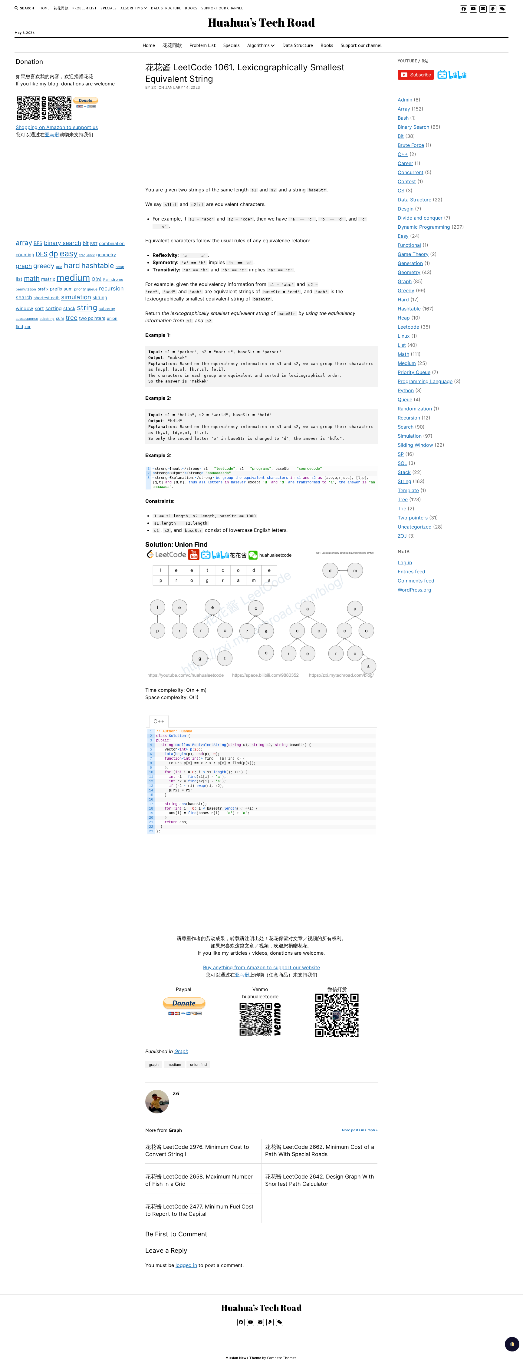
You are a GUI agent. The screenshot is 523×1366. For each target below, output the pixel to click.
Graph (181, 1051)
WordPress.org (414, 590)
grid (59, 267)
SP (401, 454)
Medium (407, 363)
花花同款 (61, 8)
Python (406, 390)
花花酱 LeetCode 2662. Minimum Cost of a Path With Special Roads (319, 1150)
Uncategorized (415, 527)
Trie (402, 509)
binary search (62, 243)
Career (405, 163)
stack (69, 308)
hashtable (97, 265)
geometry (106, 254)
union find (198, 1064)
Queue (405, 399)
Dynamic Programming (424, 227)
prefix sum (61, 289)
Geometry (409, 272)
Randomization (415, 409)
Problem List (84, 8)
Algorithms (131, 8)
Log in (405, 562)
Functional (409, 245)
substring (47, 319)
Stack (404, 472)
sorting (53, 308)
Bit (401, 136)
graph (24, 266)
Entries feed (411, 572)
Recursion (409, 418)
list (19, 279)
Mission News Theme (243, 1357)
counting (25, 254)
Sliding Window (415, 445)
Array (404, 109)
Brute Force (411, 145)
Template (408, 490)
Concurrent (410, 172)
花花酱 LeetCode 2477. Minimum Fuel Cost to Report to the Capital (199, 1210)
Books (191, 8)
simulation (76, 297)
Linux (404, 336)
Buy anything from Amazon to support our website (261, 967)
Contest (407, 181)
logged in (186, 1265)
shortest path (47, 297)
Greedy (406, 290)
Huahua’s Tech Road (261, 22)
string (87, 307)
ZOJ (402, 536)
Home (44, 8)
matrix (48, 279)
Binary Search (413, 127)
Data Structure (166, 8)
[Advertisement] (70, 187)
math (32, 278)
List (402, 345)
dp (53, 253)
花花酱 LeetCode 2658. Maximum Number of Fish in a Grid (199, 1180)
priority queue (85, 289)
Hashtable (409, 309)
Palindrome (113, 279)
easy (69, 253)
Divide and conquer (420, 218)
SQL (402, 463)
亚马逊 (52, 134)
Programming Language (425, 381)
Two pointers (413, 518)
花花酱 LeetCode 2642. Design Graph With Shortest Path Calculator (319, 1180)
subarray (107, 308)
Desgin (405, 209)
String (404, 481)
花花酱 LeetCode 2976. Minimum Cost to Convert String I (197, 1150)
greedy (43, 266)
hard (72, 265)
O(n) (97, 279)
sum (60, 318)
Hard (403, 300)
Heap (404, 318)
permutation (26, 289)
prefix (43, 289)
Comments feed (416, 581)
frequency (87, 255)
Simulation (410, 436)
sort (39, 308)
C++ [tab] (159, 721)
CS (401, 190)
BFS (38, 243)
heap (120, 267)
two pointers (92, 318)
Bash (403, 118)
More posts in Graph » (360, 1130)
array (24, 242)
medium (73, 277)
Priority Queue (414, 372)
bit (86, 243)
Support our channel (222, 8)
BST (93, 243)
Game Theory (413, 254)
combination (112, 243)
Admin (405, 100)
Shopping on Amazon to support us (57, 127)
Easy (403, 236)
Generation (410, 263)
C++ (403, 154)
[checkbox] (512, 1344)
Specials (108, 8)
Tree (403, 499)
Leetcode (408, 327)
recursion (111, 288)
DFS (42, 254)
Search (405, 427)
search (24, 297)
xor (28, 326)
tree (71, 317)
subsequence (27, 319)
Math (403, 354)
